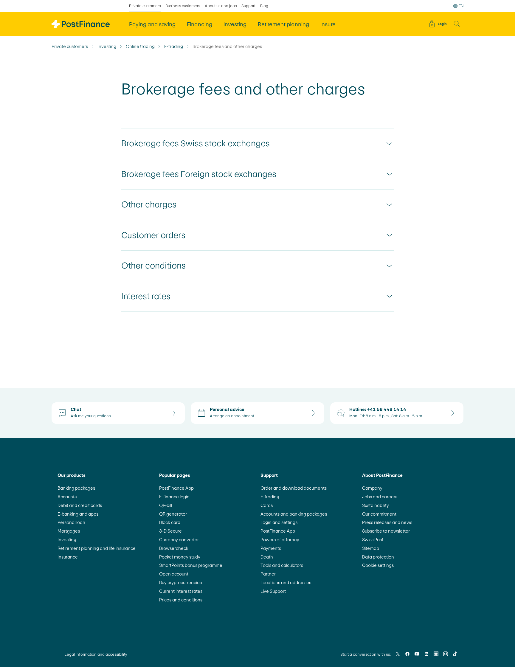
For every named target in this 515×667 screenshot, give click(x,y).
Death (266, 557)
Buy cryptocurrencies (180, 582)
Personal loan (71, 522)
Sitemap (370, 548)
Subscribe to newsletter (386, 531)
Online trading (140, 46)
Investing (106, 46)
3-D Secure (170, 531)
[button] (456, 24)
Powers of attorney (279, 539)
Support (248, 5)
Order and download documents (293, 488)
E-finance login (174, 497)
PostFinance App (176, 488)
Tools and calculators (281, 565)
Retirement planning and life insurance (97, 548)
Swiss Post (372, 539)
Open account (173, 574)
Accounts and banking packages (293, 514)
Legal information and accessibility (96, 654)
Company (372, 488)
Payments (270, 548)
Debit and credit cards (80, 505)
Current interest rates (180, 591)
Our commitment (379, 514)
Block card (169, 522)
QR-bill (165, 505)
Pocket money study (179, 557)
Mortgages (69, 531)
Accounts (67, 497)
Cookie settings (378, 565)
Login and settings (278, 522)
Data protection (378, 557)
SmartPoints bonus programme (190, 565)
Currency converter (179, 539)
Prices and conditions (180, 600)
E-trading (173, 46)
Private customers (145, 5)
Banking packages (76, 488)
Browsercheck (173, 548)
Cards (266, 505)
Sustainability (375, 505)
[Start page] (81, 24)
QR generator (173, 514)
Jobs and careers (379, 497)
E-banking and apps (78, 514)
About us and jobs (221, 5)
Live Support (273, 591)
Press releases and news (387, 522)
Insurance (68, 557)
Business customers (182, 5)
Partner (268, 574)
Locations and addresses (285, 582)
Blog (264, 5)
